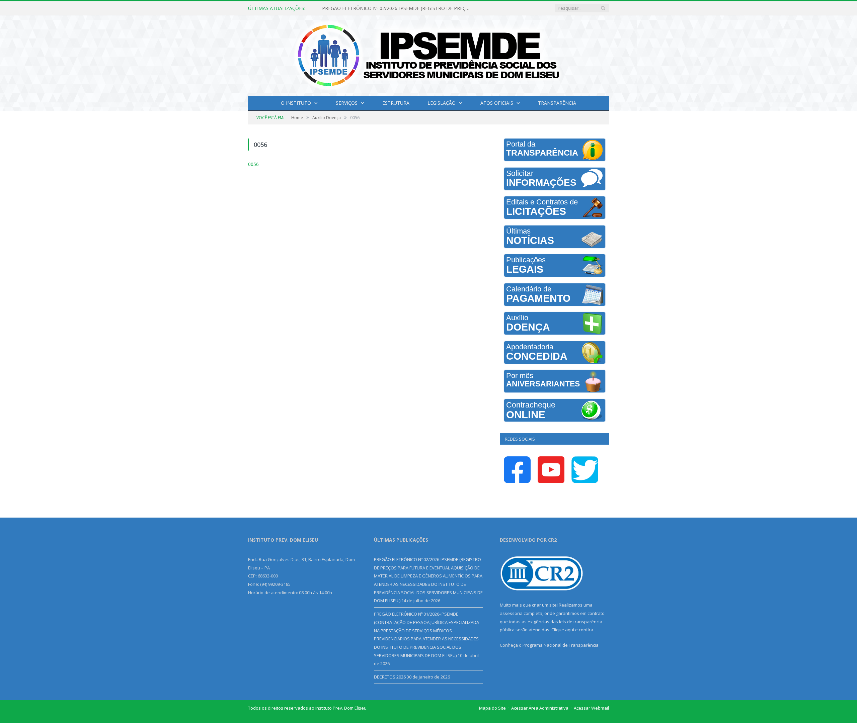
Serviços (347, 103)
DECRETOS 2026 (390, 677)
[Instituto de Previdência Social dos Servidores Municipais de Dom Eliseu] (428, 54)
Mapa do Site (492, 708)
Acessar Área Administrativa (539, 708)
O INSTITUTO (296, 103)
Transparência (557, 103)
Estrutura (395, 103)
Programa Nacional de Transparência (561, 645)
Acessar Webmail (591, 708)
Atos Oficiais (496, 103)
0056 (252, 164)
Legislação (441, 103)
